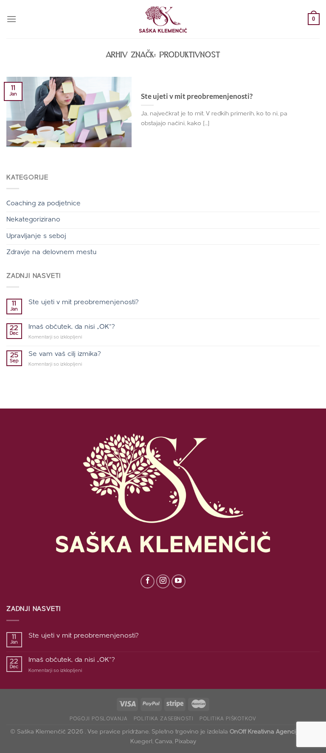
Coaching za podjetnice (43, 203)
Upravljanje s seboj (36, 236)
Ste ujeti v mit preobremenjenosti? (197, 96)
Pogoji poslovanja (98, 719)
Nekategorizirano (33, 219)
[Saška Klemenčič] (163, 19)
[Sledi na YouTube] (178, 581)
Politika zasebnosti (164, 719)
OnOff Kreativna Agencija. (265, 732)
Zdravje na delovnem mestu (51, 252)
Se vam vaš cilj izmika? (64, 354)
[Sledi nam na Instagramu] (163, 581)
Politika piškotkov (228, 719)
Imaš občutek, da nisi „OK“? (71, 327)
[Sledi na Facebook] (148, 581)
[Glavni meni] (11, 18)
